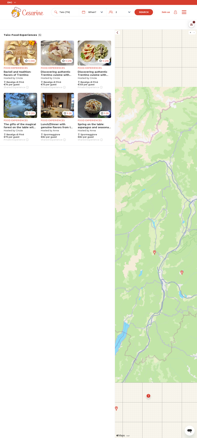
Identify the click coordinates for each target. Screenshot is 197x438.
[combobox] (67, 12)
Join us (166, 12)
